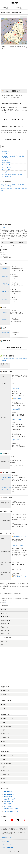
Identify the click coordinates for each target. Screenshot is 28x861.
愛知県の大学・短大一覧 (14, 348)
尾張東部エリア (5, 627)
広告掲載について (6, 837)
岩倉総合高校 (5, 332)
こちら (6, 602)
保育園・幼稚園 (6, 169)
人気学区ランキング (9, 799)
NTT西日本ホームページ (19, 576)
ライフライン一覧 (6, 176)
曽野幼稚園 (16, 440)
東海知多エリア (5, 634)
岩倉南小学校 (5, 276)
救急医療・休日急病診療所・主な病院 (12, 174)
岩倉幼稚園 (16, 388)
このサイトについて (7, 844)
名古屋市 (3, 609)
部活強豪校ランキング (10, 794)
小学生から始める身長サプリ (11, 808)
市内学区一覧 (5, 151)
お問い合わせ (5, 841)
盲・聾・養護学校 (6, 167)
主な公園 (4, 172)
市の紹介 (4, 153)
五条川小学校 (5, 291)
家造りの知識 (7, 803)
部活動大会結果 (8, 796)
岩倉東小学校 (5, 284)
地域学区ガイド (8, 791)
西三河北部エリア (5, 620)
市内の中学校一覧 (6, 162)
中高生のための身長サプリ (11, 811)
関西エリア (4, 645)
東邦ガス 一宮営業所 (19, 545)
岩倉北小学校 (5, 268)
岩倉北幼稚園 (16, 409)
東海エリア (4, 641)
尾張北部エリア (5, 630)
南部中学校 (4, 320)
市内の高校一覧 (6, 164)
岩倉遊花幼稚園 (17, 419)
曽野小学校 (4, 299)
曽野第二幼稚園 (17, 398)
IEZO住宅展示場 (8, 801)
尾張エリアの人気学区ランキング (14, 119)
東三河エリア (4, 613)
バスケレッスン (8, 806)
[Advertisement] (14, 70)
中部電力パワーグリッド (19, 536)
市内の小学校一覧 (6, 160)
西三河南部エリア (5, 616)
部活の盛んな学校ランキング (14, 139)
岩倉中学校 (4, 312)
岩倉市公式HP (5, 227)
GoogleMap (24, 16)
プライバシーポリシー (7, 847)
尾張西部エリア (5, 623)
